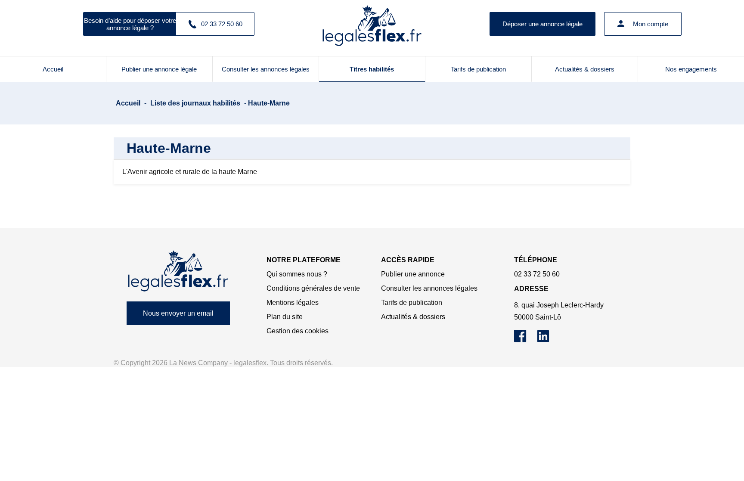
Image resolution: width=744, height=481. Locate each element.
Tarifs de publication (478, 69)
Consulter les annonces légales (266, 69)
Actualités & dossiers (584, 69)
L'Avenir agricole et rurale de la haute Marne (189, 171)
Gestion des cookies (298, 331)
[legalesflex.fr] (372, 23)
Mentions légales (293, 302)
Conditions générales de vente (313, 288)
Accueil (53, 69)
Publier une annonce (413, 274)
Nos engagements (691, 69)
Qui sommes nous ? (297, 274)
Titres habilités (372, 69)
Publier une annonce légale (159, 69)
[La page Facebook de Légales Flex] (525, 340)
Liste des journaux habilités (195, 103)
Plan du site (285, 316)
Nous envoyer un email (178, 313)
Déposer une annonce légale (542, 24)
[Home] (178, 271)
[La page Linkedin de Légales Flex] (547, 340)
